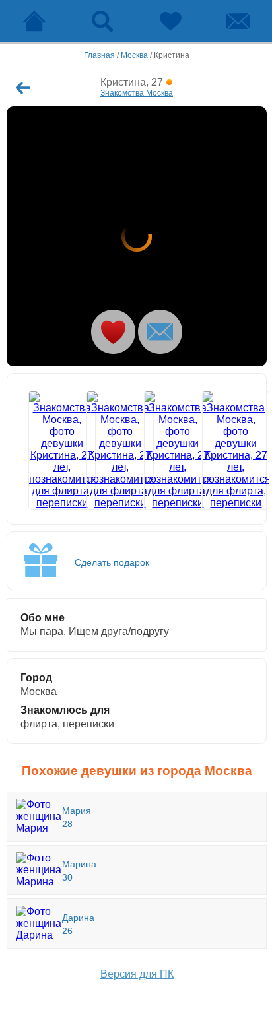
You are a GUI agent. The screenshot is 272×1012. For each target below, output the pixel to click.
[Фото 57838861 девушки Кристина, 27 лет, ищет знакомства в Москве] (137, 236)
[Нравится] (113, 332)
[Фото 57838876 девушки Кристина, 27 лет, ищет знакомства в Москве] (224, 450)
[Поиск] (102, 21)
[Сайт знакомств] (34, 21)
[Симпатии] (170, 21)
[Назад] (23, 88)
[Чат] (238, 21)
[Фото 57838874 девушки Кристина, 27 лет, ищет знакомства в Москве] (166, 450)
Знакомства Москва (136, 93)
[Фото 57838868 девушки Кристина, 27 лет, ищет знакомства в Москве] (108, 450)
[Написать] (160, 332)
